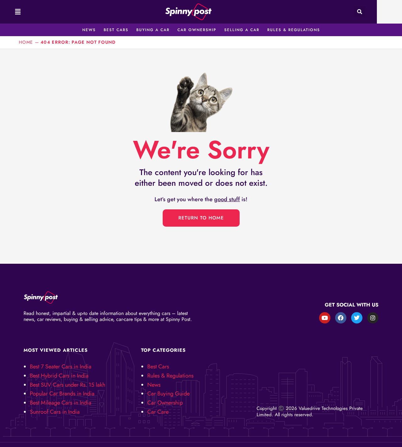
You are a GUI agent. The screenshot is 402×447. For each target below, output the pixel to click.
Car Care (158, 412)
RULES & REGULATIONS (293, 30)
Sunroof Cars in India (55, 412)
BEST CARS (116, 30)
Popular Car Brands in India (62, 393)
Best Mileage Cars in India (60, 403)
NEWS (89, 30)
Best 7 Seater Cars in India (60, 366)
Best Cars (158, 366)
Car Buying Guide (168, 393)
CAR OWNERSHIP (196, 30)
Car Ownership (165, 403)
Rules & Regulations (170, 376)
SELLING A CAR (241, 30)
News (153, 385)
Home (26, 42)
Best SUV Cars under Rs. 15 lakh (67, 385)
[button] (17, 12)
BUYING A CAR (153, 30)
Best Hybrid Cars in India (59, 376)
